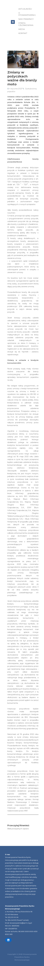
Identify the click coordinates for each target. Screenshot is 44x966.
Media (21, 29)
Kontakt (22, 33)
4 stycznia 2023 (15, 89)
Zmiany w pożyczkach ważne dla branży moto (22, 78)
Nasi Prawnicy (26, 19)
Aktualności (25, 9)
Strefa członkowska (25, 24)
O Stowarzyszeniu (27, 14)
